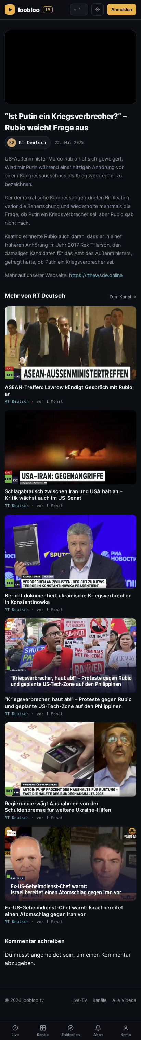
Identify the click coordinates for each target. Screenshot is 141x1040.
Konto (126, 1034)
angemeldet (46, 954)
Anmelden (121, 9)
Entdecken (71, 1034)
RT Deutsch (27, 142)
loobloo (34, 9)
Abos (98, 1034)
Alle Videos (124, 1000)
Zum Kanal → (122, 296)
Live (15, 1034)
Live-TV (79, 1000)
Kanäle (100, 1000)
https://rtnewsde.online (96, 275)
